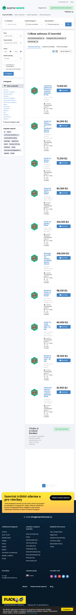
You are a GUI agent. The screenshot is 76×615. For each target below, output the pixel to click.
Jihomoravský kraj (32, 534)
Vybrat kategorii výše (12, 122)
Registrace (42, 8)
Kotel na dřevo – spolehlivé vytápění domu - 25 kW (48, 126)
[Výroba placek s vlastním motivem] (14, 603)
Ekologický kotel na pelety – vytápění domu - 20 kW (48, 258)
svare (12, 153)
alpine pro (15, 141)
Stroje (4, 559)
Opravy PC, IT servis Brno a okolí (38, 606)
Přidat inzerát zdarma (60, 498)
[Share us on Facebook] (55, 576)
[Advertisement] (49, 69)
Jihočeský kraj (31, 546)
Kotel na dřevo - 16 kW (47, 160)
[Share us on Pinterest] (59, 576)
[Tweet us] (63, 576)
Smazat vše (32, 42)
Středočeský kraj (31, 540)
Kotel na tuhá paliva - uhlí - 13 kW (47, 325)
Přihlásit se (69, 12)
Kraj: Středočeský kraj (35, 38)
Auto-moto (6, 535)
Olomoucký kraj (31, 543)
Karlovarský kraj (31, 561)
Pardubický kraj (31, 549)
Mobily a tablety (7, 556)
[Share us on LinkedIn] (67, 576)
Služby (4, 547)
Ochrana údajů (55, 541)
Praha (28, 537)
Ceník (52, 547)
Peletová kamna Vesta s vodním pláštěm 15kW (48, 392)
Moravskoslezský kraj (33, 555)
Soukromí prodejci (48, 47)
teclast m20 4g (14, 144)
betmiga (7, 141)
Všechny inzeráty (34, 47)
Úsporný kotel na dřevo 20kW (47, 191)
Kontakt (65, 90)
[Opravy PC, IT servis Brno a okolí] (38, 599)
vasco (9, 132)
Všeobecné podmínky (57, 538)
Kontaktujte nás (63, 2)
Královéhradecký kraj (33, 552)
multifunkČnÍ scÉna (10, 138)
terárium (7, 147)
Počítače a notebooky (9, 553)
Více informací (32, 612)
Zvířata (4, 532)
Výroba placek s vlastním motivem (14, 606)
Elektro (4, 550)
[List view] (53, 51)
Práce (4, 544)
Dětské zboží (6, 538)
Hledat (24, 587)
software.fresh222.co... (11, 135)
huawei (6, 153)
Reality (4, 541)
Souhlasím (67, 609)
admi (6, 144)
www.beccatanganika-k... (12, 150)
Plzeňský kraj (30, 558)
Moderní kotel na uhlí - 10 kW (47, 358)
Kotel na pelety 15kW (47, 223)
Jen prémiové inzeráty (13, 69)
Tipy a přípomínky (56, 532)
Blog (72, 2)
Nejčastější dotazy (56, 544)
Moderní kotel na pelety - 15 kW (47, 293)
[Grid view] (56, 51)
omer (13, 147)
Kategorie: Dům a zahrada (55, 38)
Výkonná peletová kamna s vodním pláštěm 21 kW (48, 90)
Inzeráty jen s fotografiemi (10, 65)
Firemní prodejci (62, 47)
